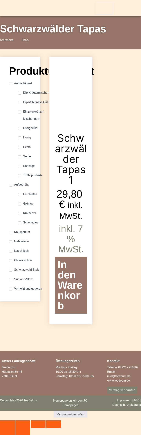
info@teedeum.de (118, 376)
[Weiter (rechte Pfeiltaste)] (22, 431)
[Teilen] (38, 424)
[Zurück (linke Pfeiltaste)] (7, 431)
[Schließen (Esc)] (53, 424)
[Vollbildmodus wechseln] (22, 424)
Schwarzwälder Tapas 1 (71, 159)
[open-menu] (104, 8)
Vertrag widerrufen (70, 414)
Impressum (124, 400)
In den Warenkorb (70, 285)
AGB (136, 400)
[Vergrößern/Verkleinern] (7, 424)
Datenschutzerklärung (126, 404)
